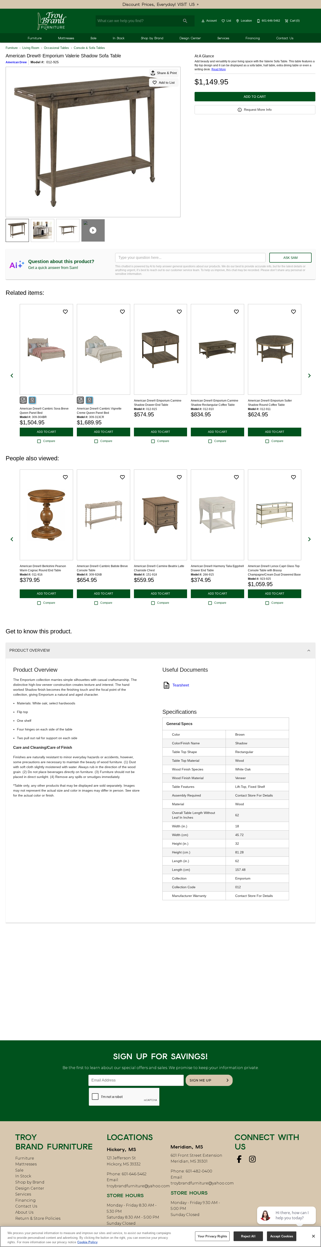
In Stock (119, 38)
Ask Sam (290, 258)
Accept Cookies (281, 1236)
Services (223, 38)
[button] (203, 21)
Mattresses (66, 38)
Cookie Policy (87, 1242)
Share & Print (167, 73)
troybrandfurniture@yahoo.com (138, 1186)
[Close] (313, 1236)
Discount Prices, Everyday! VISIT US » (160, 4)
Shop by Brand (152, 38)
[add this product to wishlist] (65, 311)
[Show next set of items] (309, 375)
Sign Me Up (200, 1080)
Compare (49, 441)
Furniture (35, 38)
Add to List (167, 82)
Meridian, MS (187, 1147)
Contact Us (284, 38)
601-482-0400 (199, 1171)
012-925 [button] (52, 62)
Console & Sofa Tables (89, 48)
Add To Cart (255, 97)
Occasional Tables (56, 48)
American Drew (16, 62)
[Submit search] (185, 21)
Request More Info (258, 109)
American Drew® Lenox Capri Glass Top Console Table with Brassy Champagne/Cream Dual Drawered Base (274, 570)
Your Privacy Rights (212, 1236)
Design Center (190, 38)
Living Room (30, 48)
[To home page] (52, 21)
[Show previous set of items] (12, 375)
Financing (253, 38)
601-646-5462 (134, 1174)
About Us (24, 1212)
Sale (93, 38)
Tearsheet (180, 685)
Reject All (248, 1236)
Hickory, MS (121, 1149)
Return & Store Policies (37, 1218)
